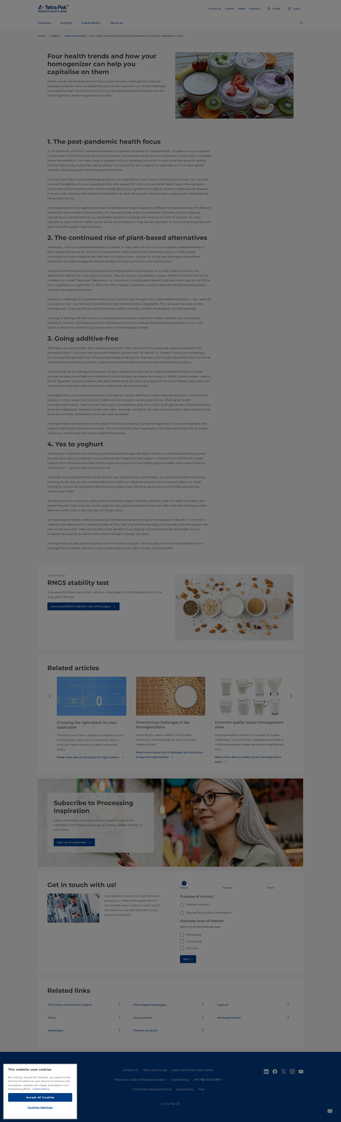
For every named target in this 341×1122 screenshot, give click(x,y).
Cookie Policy (41, 1088)
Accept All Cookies (40, 1097)
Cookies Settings (40, 1107)
